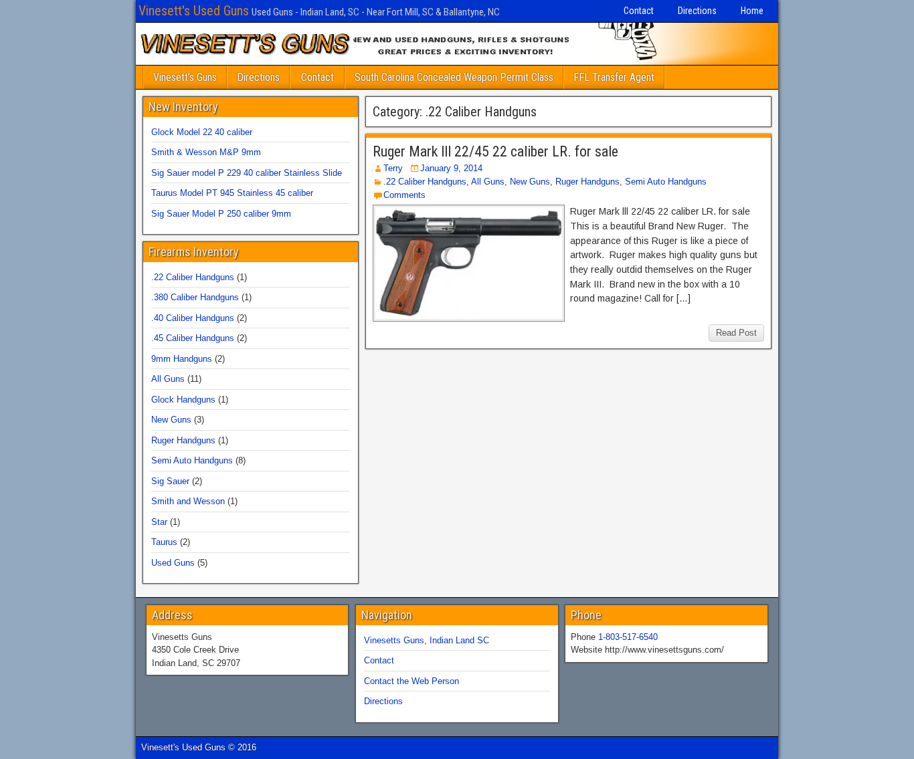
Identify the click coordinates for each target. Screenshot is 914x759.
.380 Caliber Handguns (195, 297)
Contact (639, 10)
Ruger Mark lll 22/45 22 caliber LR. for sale (495, 151)
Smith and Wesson (188, 501)
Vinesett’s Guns (185, 77)
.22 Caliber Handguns (424, 182)
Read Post (736, 333)
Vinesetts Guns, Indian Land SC (426, 640)
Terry (393, 168)
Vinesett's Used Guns (194, 11)
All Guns (488, 182)
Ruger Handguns (587, 182)
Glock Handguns (183, 400)
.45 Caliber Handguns (192, 338)
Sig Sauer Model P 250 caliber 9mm (221, 214)
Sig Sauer (170, 481)
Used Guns (173, 563)
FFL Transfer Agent (613, 77)
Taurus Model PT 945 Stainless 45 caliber (232, 193)
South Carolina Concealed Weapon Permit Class (454, 77)
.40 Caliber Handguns (192, 318)
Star (159, 522)
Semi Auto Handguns (666, 182)
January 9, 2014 (451, 168)
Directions (697, 10)
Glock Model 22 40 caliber (201, 132)
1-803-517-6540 (628, 637)
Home (752, 10)
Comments (404, 195)
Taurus (164, 542)
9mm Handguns (181, 359)
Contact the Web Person (411, 681)
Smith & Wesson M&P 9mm (206, 152)
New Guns (530, 182)
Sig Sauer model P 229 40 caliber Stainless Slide (246, 173)
